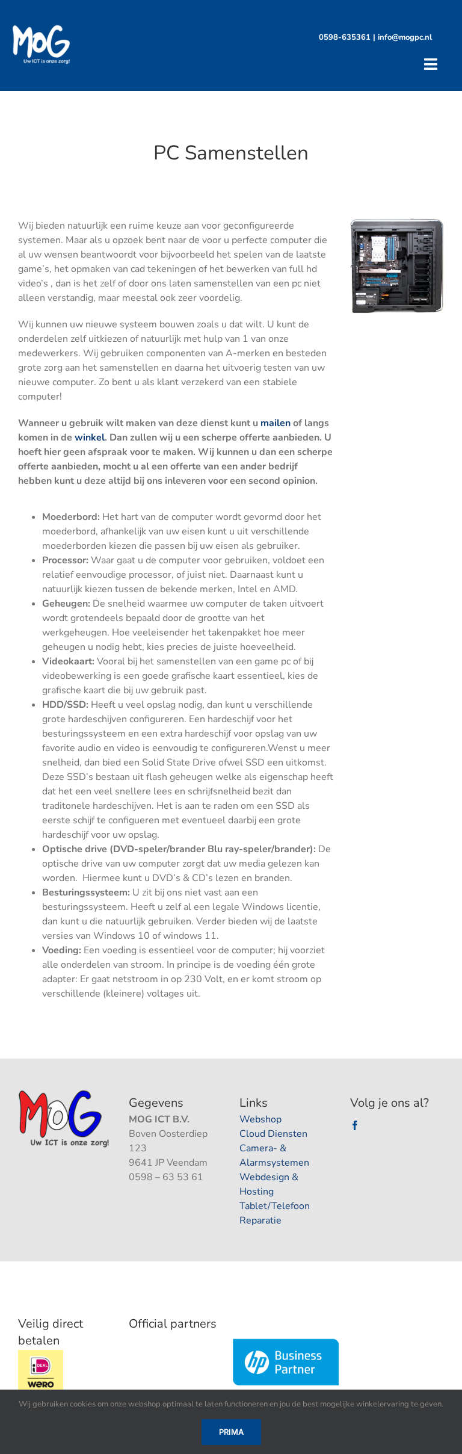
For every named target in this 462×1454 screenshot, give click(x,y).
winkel (90, 437)
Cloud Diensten (273, 1133)
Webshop (260, 1119)
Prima (231, 1432)
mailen (275, 423)
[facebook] (355, 1125)
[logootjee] (65, 1093)
